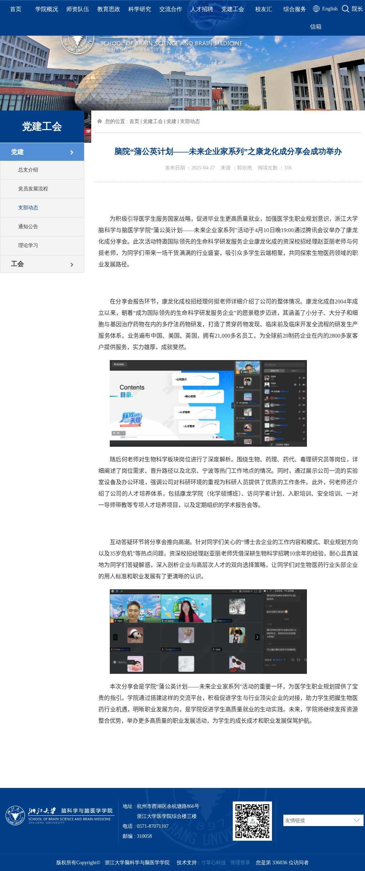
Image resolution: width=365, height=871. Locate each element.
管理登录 (240, 862)
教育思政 (108, 9)
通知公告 (28, 226)
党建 (17, 151)
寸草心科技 (213, 862)
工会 (17, 263)
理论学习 (28, 245)
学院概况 (46, 9)
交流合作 (170, 9)
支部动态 (28, 207)
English (330, 8)
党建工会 (232, 9)
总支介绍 (28, 170)
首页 (15, 9)
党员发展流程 (33, 188)
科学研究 (139, 9)
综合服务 (294, 9)
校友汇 (263, 9)
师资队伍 (77, 9)
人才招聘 (201, 9)
